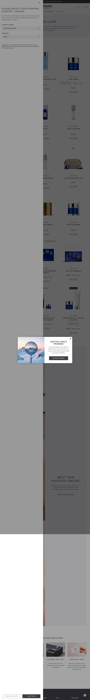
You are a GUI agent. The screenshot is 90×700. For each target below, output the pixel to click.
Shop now (31, 696)
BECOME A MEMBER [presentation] (59, 358)
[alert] (45, 350)
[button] (70, 338)
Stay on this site (11, 696)
